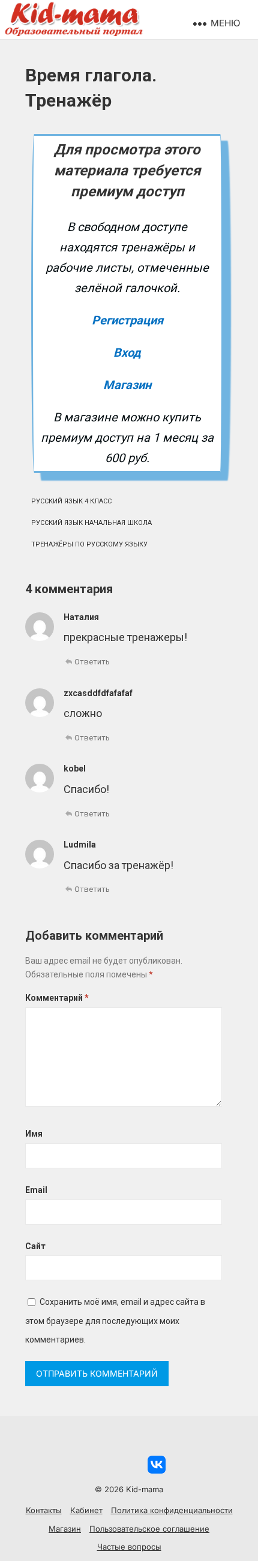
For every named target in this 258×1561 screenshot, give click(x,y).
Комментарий (57, 998)
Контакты (44, 1510)
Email (36, 1190)
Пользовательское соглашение (149, 1528)
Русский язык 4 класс (71, 501)
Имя (34, 1133)
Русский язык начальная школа (91, 523)
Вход (127, 352)
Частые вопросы (129, 1546)
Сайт (35, 1246)
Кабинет (86, 1510)
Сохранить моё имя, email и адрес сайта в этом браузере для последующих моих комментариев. (115, 1320)
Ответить (92, 661)
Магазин (127, 385)
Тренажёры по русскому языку (89, 544)
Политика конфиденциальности (172, 1510)
